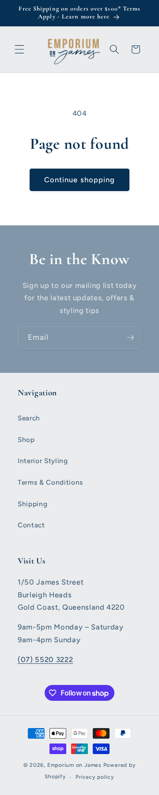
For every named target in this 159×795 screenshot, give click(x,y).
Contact (31, 525)
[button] (19, 49)
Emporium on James (74, 765)
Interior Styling (43, 460)
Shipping (32, 504)
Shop (26, 439)
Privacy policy (95, 777)
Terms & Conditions (50, 482)
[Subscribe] (130, 337)
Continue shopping (79, 179)
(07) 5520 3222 (45, 659)
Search (29, 418)
